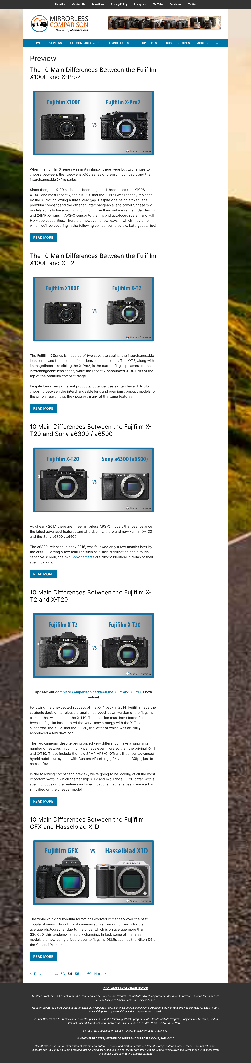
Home (37, 43)
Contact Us (78, 4)
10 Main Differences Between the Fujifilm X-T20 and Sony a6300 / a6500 (91, 430)
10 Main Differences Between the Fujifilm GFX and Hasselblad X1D (87, 823)
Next (100, 974)
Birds (168, 43)
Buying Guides (118, 43)
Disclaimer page (144, 1030)
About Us (60, 4)
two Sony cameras (79, 557)
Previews (55, 43)
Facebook (175, 4)
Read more (43, 238)
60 (89, 974)
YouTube (158, 4)
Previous (39, 974)
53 (63, 974)
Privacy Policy (119, 4)
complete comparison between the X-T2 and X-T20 (98, 692)
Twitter (192, 4)
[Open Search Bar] (217, 43)
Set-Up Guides (146, 43)
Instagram (140, 4)
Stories (184, 43)
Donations (98, 4)
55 (77, 974)
